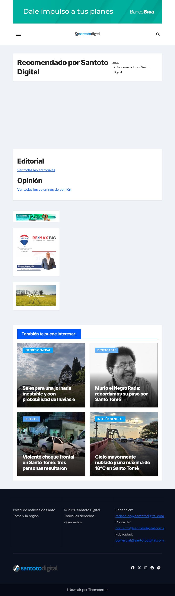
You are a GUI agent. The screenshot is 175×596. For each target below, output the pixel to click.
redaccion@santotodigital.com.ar (141, 516)
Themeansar (98, 589)
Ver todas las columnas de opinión (44, 189)
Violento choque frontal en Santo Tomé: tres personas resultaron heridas (48, 465)
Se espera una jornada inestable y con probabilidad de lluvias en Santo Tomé (50, 396)
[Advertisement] (88, 115)
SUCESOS (31, 419)
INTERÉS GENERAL (38, 350)
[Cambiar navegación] (18, 34)
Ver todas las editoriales (36, 170)
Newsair (75, 589)
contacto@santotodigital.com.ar (140, 528)
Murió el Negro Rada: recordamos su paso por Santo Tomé (121, 393)
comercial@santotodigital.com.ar (141, 540)
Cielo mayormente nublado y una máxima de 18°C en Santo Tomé (122, 462)
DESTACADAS (106, 350)
